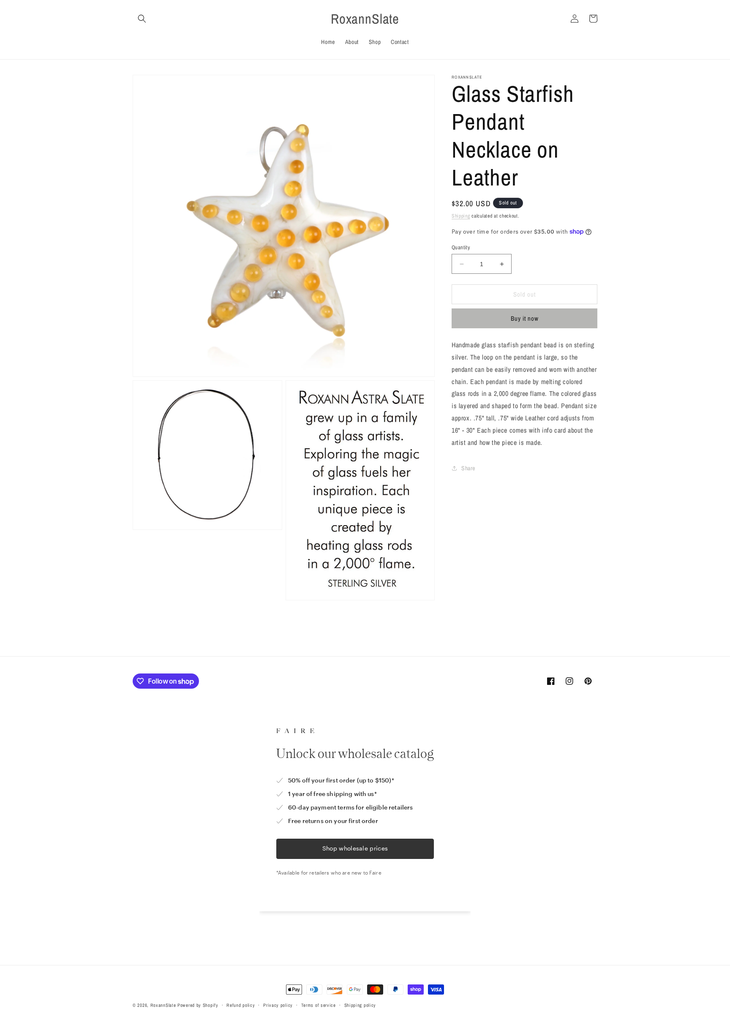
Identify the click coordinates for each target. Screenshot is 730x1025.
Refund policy (240, 1005)
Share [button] (468, 468)
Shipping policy (360, 1005)
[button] (142, 18)
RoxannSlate (163, 1005)
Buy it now (525, 318)
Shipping (461, 216)
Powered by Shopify (197, 1005)
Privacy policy (278, 1005)
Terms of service (318, 1005)
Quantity (461, 247)
